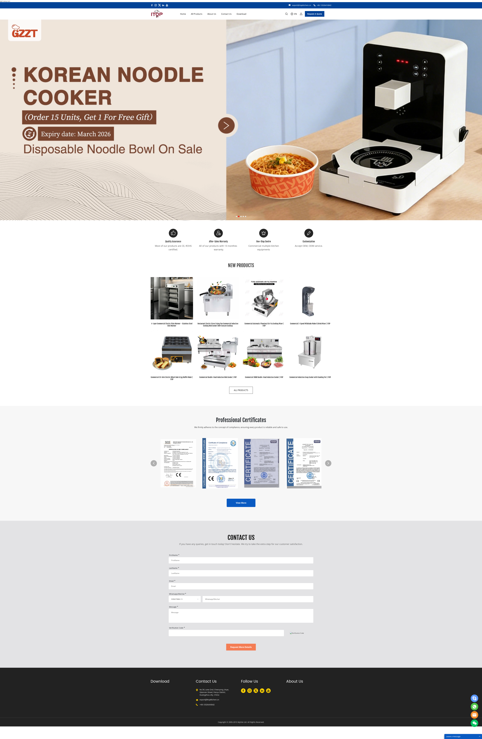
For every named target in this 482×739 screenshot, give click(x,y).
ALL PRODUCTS (241, 390)
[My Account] (301, 14)
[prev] (154, 463)
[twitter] (159, 5)
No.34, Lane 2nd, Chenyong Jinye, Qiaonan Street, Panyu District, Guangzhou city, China (214, 692)
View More (241, 502)
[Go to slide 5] (245, 216)
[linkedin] (163, 5)
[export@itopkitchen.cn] (289, 5)
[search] (286, 14)
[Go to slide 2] (238, 216)
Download (241, 14)
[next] (328, 463)
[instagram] (155, 5)
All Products (196, 14)
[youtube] (167, 5)
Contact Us (226, 14)
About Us (211, 14)
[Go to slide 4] (243, 216)
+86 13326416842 (324, 5)
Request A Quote (314, 14)
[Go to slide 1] (236, 216)
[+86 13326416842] (315, 5)
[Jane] (474, 698)
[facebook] (152, 5)
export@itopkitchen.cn (301, 5)
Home (183, 14)
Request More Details (241, 647)
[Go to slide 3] (241, 216)
